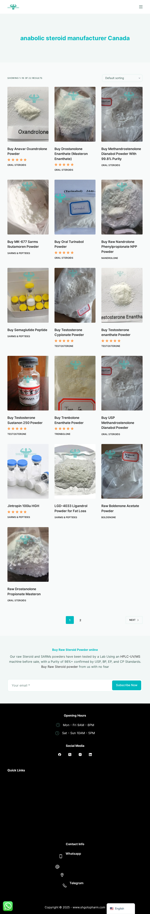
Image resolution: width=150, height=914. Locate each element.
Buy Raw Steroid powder (59, 667)
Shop (11, 788)
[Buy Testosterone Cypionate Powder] (75, 295)
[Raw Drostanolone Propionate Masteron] (27, 554)
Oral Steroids (16, 164)
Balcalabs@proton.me (78, 867)
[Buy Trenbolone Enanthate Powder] (75, 383)
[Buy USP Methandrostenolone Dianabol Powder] (121, 383)
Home (11, 778)
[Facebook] (59, 754)
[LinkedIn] (90, 754)
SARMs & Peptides (18, 253)
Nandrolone (109, 258)
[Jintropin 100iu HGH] (27, 471)
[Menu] (141, 7)
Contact (13, 824)
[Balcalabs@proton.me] (57, 867)
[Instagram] (80, 754)
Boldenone (108, 517)
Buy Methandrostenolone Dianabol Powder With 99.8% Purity (121, 154)
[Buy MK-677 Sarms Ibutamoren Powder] (27, 207)
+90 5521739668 (78, 859)
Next (132, 619)
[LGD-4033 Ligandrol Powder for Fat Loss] (75, 471)
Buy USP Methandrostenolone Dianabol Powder (117, 423)
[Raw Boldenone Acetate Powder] (121, 471)
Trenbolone (62, 434)
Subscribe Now (126, 685)
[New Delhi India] (62, 875)
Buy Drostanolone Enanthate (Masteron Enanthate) (71, 154)
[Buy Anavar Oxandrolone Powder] (27, 114)
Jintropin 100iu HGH (23, 506)
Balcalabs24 (79, 888)
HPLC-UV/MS (130, 656)
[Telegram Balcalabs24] (65, 885)
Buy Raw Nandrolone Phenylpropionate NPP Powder (119, 247)
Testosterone (63, 346)
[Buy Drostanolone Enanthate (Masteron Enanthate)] (75, 114)
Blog (10, 829)
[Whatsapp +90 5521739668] (61, 856)
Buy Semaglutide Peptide (27, 330)
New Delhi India (78, 875)
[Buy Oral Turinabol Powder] (75, 207)
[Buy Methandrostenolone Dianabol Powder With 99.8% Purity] (121, 114)
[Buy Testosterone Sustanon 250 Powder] (27, 383)
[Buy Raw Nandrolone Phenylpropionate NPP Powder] (121, 207)
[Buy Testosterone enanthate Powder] (121, 295)
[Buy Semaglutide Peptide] (27, 295)
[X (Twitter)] (70, 754)
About (11, 783)
